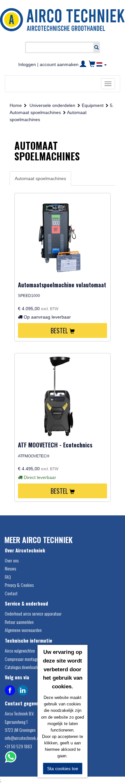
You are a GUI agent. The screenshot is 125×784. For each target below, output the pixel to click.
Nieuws (10, 568)
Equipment (93, 105)
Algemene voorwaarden (23, 629)
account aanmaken (59, 64)
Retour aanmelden (19, 621)
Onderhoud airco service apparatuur (33, 613)
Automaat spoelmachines (40, 178)
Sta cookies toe (62, 768)
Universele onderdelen (52, 105)
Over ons (12, 560)
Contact (11, 593)
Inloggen (27, 64)
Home (16, 105)
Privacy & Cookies (19, 584)
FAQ (8, 576)
